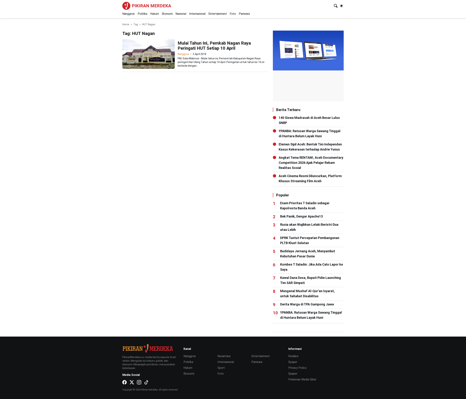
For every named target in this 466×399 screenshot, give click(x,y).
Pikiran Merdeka (151, 5)
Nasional (180, 13)
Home (125, 24)
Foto (233, 13)
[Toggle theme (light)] (341, 6)
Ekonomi (167, 13)
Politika (142, 13)
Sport (221, 368)
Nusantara (224, 356)
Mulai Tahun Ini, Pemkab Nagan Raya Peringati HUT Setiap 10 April (214, 46)
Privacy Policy (297, 368)
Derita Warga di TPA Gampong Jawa (307, 304)
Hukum (154, 13)
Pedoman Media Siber (302, 379)
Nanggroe (128, 13)
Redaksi (293, 356)
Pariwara (244, 13)
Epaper (292, 362)
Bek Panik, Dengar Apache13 (301, 216)
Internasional (197, 13)
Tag (135, 24)
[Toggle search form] (335, 6)
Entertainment (217, 13)
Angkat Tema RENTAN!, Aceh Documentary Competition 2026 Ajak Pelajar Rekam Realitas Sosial (311, 163)
